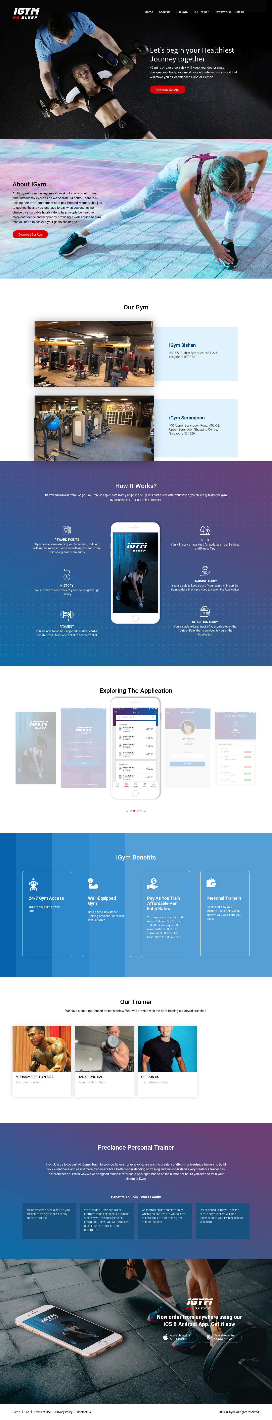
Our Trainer (201, 12)
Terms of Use (42, 1412)
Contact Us (84, 1412)
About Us (164, 12)
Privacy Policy (63, 1412)
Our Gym (182, 12)
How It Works (223, 12)
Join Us (240, 12)
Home (149, 12)
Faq (27, 1412)
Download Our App (167, 89)
